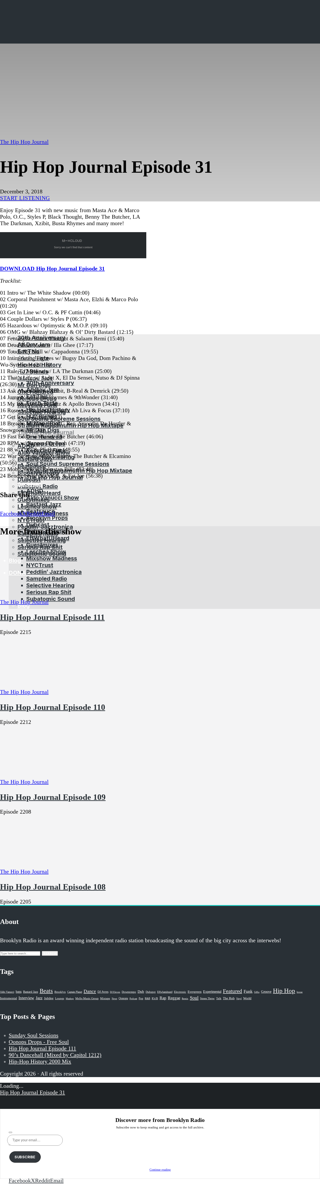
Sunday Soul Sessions (33, 1035)
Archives (29, 484)
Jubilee (49, 998)
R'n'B (155, 998)
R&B (147, 998)
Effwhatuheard (164, 992)
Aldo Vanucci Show (52, 497)
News (114, 998)
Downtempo (129, 991)
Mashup (70, 998)
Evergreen (195, 991)
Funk (248, 991)
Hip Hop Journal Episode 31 (32, 1092)
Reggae (174, 998)
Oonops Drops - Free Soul (39, 1042)
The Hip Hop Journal (24, 142)
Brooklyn (60, 991)
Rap (163, 998)
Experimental (212, 991)
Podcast (133, 998)
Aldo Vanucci (7, 991)
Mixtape (105, 998)
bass (19, 991)
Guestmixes (42, 544)
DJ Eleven (115, 992)
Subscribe (25, 1157)
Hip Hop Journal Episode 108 (53, 886)
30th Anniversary (50, 382)
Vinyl (239, 998)
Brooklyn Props (47, 517)
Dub (141, 992)
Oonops (123, 998)
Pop (141, 998)
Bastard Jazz (43, 504)
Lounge (59, 998)
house (300, 992)
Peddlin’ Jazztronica (54, 571)
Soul (194, 997)
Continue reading (160, 1169)
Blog (23, 605)
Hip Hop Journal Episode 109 (53, 797)
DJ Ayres (103, 991)
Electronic (180, 991)
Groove (266, 991)
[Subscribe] (10, 1132)
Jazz (39, 998)
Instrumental (8, 998)
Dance (90, 991)
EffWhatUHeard (47, 538)
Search (50, 953)
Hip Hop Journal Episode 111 (52, 617)
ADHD (34, 490)
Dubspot (151, 991)
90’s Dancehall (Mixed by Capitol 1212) (55, 1055)
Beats (46, 991)
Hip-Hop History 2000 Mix (40, 1061)
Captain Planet (74, 991)
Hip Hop (284, 990)
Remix (185, 998)
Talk (218, 998)
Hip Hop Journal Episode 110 (52, 707)
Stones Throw (207, 998)
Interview (26, 998)
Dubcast (37, 524)
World (247, 998)
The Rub (229, 998)
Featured (232, 991)
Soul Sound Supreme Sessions (67, 463)
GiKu (256, 992)
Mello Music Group (87, 998)
